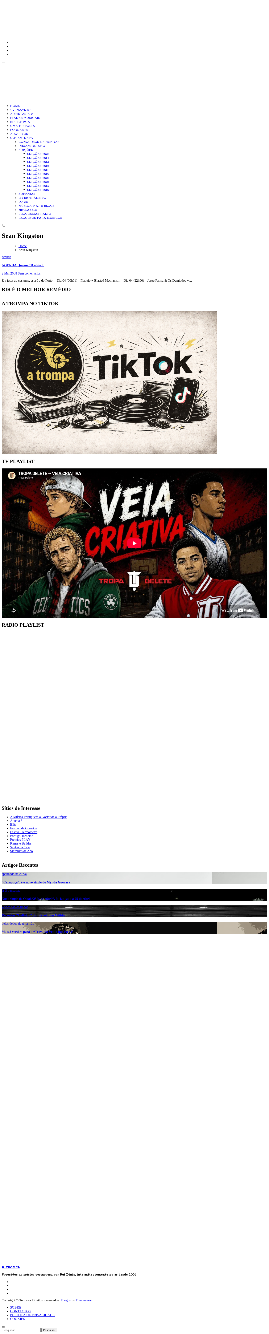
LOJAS (23, 202)
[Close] (3, 1327)
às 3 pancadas (11, 890)
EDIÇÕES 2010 (38, 174)
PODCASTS (19, 130)
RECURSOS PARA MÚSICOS (40, 218)
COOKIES (17, 1319)
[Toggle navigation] (3, 62)
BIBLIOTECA (20, 122)
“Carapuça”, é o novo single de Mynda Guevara (36, 882)
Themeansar (84, 1300)
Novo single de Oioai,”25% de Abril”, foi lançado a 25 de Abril (46, 898)
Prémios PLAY (20, 839)
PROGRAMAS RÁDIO (34, 214)
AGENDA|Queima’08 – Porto (23, 265)
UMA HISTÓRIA (22, 126)
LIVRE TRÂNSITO (32, 198)
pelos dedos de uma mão (18, 923)
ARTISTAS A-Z (21, 114)
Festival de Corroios (23, 828)
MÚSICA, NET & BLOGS (36, 206)
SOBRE (15, 1307)
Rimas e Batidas (21, 843)
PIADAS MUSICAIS (25, 118)
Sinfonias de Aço (21, 851)
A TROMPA (61, 16)
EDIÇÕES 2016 (38, 186)
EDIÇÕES (25, 150)
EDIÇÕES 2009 (38, 178)
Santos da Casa (20, 847)
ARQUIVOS (19, 134)
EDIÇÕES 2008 (38, 182)
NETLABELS (27, 210)
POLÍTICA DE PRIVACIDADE (32, 1315)
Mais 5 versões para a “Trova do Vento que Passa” (38, 932)
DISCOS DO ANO (31, 146)
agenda (6, 257)
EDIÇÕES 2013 (38, 162)
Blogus (66, 1300)
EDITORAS (26, 194)
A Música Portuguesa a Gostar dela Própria (38, 817)
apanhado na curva (14, 874)
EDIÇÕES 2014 (38, 158)
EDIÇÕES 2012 (38, 166)
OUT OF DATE (21, 138)
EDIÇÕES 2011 (38, 170)
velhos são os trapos (15, 907)
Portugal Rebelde (21, 836)
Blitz (13, 824)
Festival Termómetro (23, 832)
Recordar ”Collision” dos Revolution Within (33, 915)
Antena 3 (16, 820)
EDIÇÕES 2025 (38, 154)
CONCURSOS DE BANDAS (38, 142)
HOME (15, 106)
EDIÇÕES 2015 (38, 190)
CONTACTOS (20, 1311)
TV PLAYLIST (20, 110)
